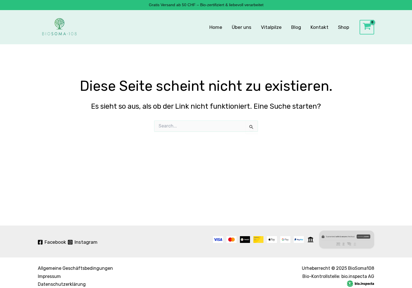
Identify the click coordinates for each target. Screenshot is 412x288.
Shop (343, 27)
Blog (296, 27)
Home (215, 27)
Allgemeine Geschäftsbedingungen (75, 268)
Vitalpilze (271, 27)
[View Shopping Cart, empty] (367, 27)
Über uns (241, 27)
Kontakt (319, 27)
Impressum (49, 276)
